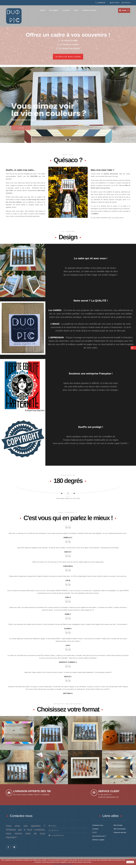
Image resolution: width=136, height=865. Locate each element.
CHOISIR (21, 127)
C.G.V (94, 832)
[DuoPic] (14, 16)
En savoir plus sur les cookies (63, 864)
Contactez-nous (97, 825)
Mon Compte (118, 825)
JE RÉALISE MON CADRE (68, 57)
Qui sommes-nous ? (99, 836)
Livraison (95, 829)
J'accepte (130, 862)
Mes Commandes (120, 829)
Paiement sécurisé (120, 832)
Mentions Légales (98, 840)
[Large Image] (68, 192)
